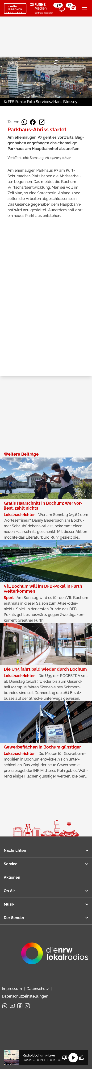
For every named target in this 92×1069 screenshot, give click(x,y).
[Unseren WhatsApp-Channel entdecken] (5, 1006)
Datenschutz (38, 988)
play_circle (73, 1057)
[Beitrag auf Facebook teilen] (33, 122)
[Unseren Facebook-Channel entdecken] (20, 1006)
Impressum (12, 988)
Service (10, 864)
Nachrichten (15, 850)
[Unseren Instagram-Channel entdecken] (27, 1006)
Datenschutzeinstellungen (25, 996)
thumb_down (64, 1058)
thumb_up (81, 1058)
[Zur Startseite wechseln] (15, 8)
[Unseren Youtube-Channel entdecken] (12, 1006)
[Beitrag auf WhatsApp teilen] (24, 122)
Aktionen (12, 877)
